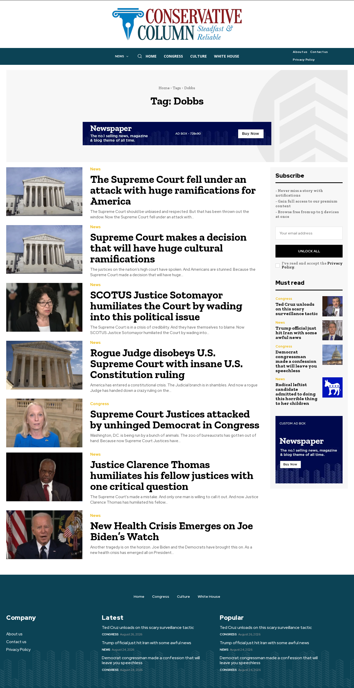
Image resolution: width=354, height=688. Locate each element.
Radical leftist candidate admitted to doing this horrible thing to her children (296, 394)
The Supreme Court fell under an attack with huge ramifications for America (173, 189)
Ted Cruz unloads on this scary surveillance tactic (296, 308)
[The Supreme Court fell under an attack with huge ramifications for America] (44, 191)
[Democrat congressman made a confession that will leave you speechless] (332, 355)
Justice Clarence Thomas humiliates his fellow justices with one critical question (171, 475)
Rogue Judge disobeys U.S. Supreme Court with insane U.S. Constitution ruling (166, 363)
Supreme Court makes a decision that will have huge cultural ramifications (168, 247)
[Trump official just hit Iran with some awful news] (332, 330)
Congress (99, 404)
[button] (139, 56)
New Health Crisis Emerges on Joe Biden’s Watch (171, 531)
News (95, 169)
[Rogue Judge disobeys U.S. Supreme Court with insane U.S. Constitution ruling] (44, 365)
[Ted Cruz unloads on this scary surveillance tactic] (332, 306)
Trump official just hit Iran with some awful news (296, 332)
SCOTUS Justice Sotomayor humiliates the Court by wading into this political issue (166, 305)
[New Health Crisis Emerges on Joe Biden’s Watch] (44, 534)
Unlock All (309, 251)
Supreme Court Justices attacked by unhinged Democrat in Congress (174, 419)
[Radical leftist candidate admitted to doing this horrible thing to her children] (332, 387)
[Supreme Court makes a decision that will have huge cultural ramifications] (44, 249)
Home (164, 88)
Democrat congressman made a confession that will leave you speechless (296, 361)
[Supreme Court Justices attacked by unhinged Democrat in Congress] (44, 423)
